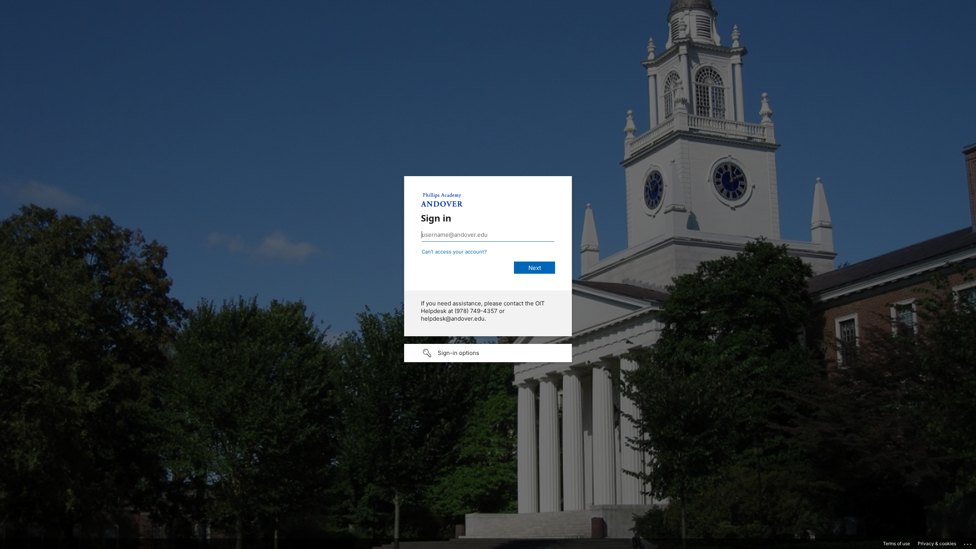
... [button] (968, 542)
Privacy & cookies (937, 543)
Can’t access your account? (454, 252)
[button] (488, 353)
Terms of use (896, 543)
